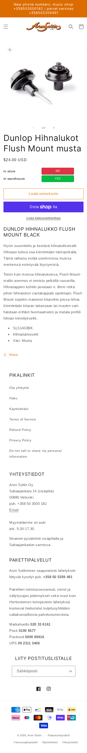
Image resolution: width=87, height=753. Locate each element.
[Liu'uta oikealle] (54, 128)
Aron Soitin (35, 735)
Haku (13, 398)
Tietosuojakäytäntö (25, 742)
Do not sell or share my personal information (35, 453)
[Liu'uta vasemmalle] (33, 128)
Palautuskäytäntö (59, 735)
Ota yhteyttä (19, 388)
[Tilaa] (70, 671)
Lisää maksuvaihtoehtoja (43, 218)
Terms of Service (22, 419)
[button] (6, 27)
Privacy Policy (20, 440)
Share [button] (13, 355)
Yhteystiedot (70, 742)
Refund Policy (20, 430)
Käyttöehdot (19, 409)
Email (14, 510)
